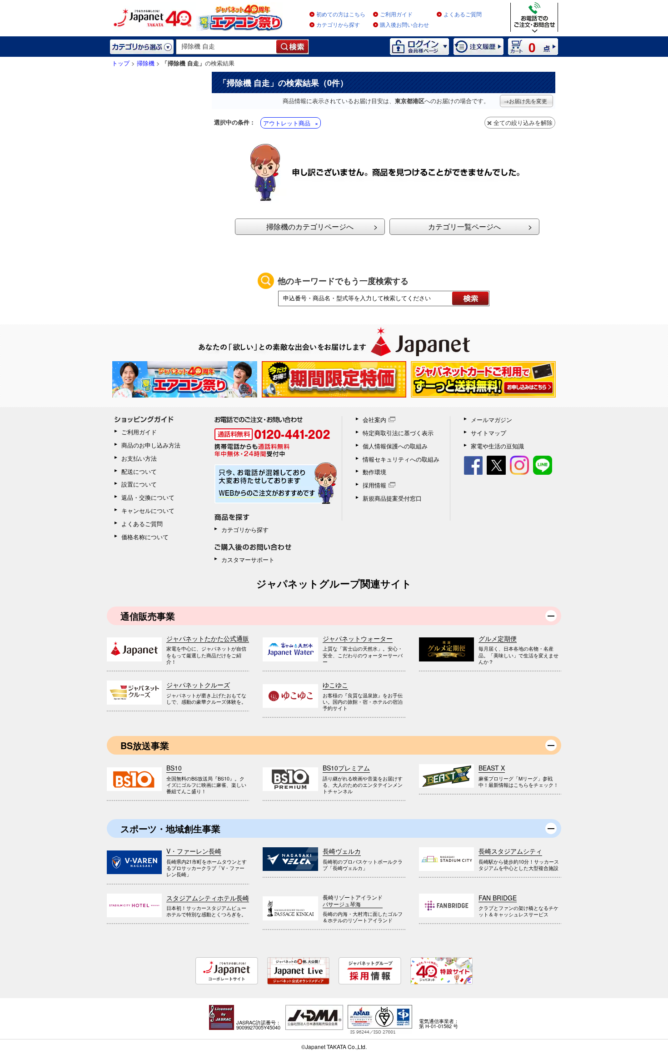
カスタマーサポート (247, 559)
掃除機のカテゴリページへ (310, 226)
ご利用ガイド (396, 14)
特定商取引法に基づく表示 (398, 432)
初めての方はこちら (340, 14)
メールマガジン (491, 419)
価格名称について (145, 536)
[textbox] (226, 46)
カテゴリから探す (338, 25)
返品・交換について (147, 497)
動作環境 (374, 471)
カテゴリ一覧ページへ (464, 226)
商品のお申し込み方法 (150, 445)
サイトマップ (488, 432)
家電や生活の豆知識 (497, 446)
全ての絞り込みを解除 (523, 122)
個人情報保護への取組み (395, 446)
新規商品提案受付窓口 (392, 498)
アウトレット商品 (286, 123)
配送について (139, 471)
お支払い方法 (139, 458)
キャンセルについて (147, 510)
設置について (139, 484)
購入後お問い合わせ (404, 25)
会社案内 (374, 419)
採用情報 (374, 485)
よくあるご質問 (463, 14)
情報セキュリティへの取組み (401, 459)
